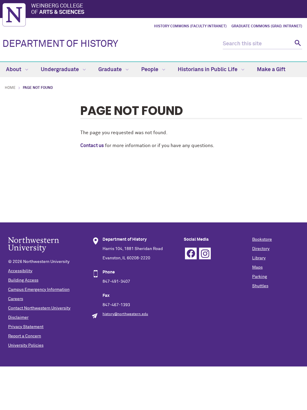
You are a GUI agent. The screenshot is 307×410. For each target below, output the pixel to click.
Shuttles (260, 286)
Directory (261, 249)
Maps (257, 267)
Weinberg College (57, 9)
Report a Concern (24, 336)
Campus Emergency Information (39, 290)
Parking (259, 277)
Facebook (191, 253)
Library (259, 258)
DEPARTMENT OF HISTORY (60, 44)
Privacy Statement (25, 327)
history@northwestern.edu (125, 314)
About (14, 69)
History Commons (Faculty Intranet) (190, 26)
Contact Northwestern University (39, 308)
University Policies (25, 345)
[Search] (297, 44)
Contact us (92, 145)
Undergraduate (60, 69)
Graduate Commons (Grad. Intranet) (266, 26)
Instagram (205, 253)
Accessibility (20, 271)
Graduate (110, 69)
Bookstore (262, 239)
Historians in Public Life (208, 69)
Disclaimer (18, 317)
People (150, 69)
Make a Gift (271, 69)
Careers (15, 299)
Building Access (23, 280)
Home (10, 88)
